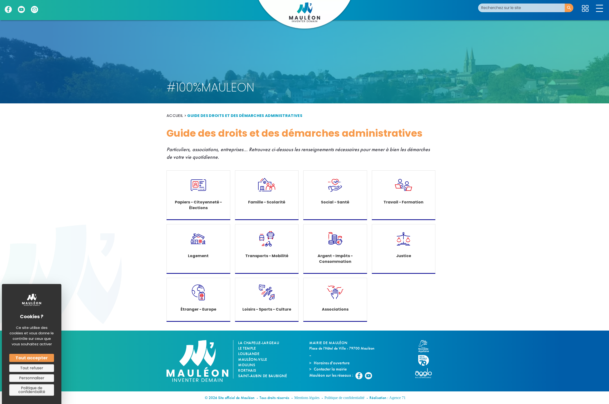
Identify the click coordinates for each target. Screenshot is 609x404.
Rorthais (247, 370)
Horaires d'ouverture (332, 363)
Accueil (175, 115)
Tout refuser (31, 368)
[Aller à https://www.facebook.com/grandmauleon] (8, 9)
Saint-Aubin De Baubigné (262, 375)
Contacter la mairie (330, 369)
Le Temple (247, 348)
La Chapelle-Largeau (258, 342)
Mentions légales (306, 398)
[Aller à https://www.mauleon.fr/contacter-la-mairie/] (34, 9)
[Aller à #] (585, 8)
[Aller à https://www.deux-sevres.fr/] (425, 360)
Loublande (249, 353)
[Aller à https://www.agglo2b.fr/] (425, 373)
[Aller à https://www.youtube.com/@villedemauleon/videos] (21, 9)
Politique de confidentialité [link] (31, 389)
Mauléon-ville (252, 359)
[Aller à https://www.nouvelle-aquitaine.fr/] (425, 346)
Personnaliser (31, 378)
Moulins (246, 364)
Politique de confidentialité (344, 398)
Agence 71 (397, 398)
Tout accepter (31, 358)
